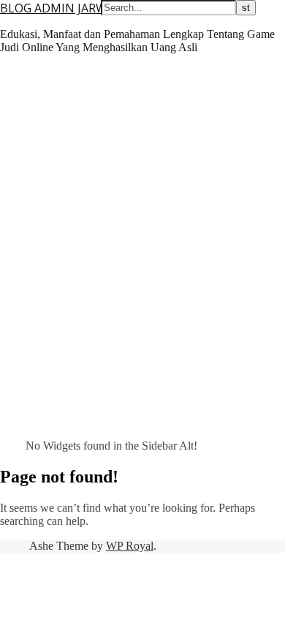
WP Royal (129, 546)
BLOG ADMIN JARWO (57, 8)
